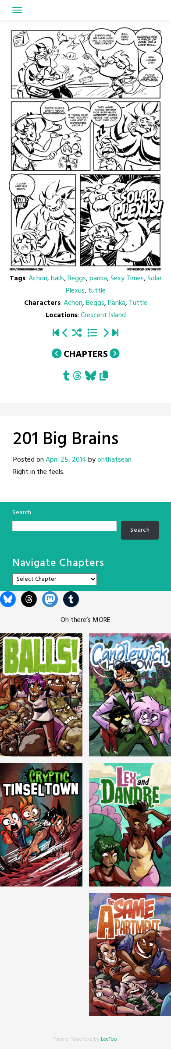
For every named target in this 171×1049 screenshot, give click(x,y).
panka (98, 278)
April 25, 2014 (66, 460)
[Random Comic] (77, 334)
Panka (116, 303)
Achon (37, 278)
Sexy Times (127, 278)
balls (57, 278)
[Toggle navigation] (17, 10)
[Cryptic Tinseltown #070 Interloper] (115, 334)
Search (22, 512)
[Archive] (92, 334)
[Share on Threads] (77, 377)
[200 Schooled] (65, 334)
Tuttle (138, 303)
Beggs (77, 278)
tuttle (97, 291)
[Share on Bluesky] (90, 377)
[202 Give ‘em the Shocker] (106, 334)
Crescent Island (103, 315)
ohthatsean (114, 460)
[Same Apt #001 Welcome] (56, 334)
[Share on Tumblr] (66, 377)
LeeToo (109, 1039)
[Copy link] (104, 377)
